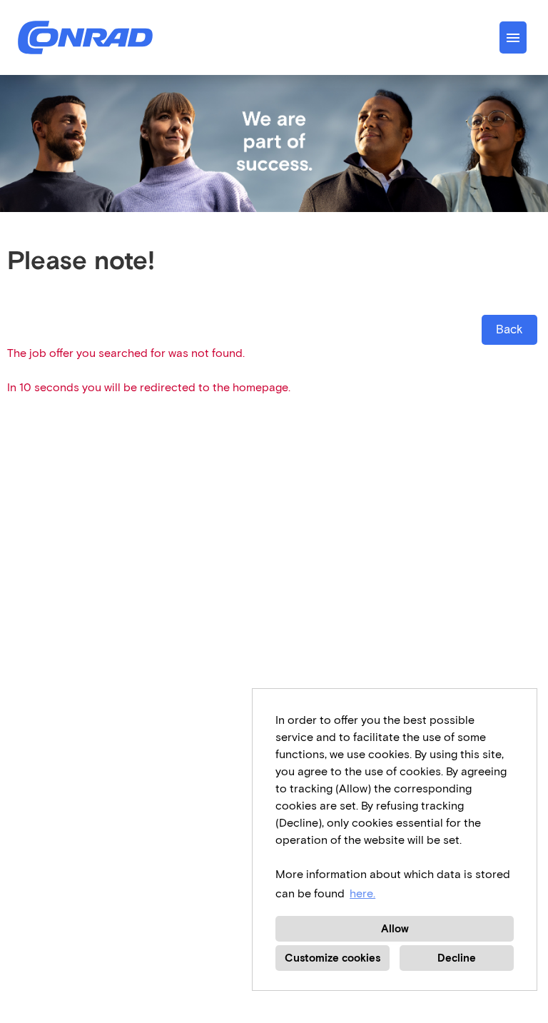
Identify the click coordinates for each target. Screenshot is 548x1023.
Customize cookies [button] (332, 958)
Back (509, 329)
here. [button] (362, 893)
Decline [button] (456, 958)
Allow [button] (395, 928)
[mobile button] (513, 37)
